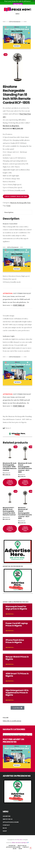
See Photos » (10, 614)
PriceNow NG (17, 8)
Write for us (7, 819)
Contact (6, 825)
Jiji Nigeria (24, 842)
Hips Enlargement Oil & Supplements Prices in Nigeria (17, 692)
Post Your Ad (18, 4)
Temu (8, 205)
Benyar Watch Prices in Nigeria (17, 657)
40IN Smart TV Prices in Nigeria (17, 674)
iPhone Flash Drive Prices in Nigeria (15, 641)
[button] (17, 708)
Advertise (6, 816)
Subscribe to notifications (12, 721)
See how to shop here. (11, 126)
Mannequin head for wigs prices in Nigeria (16, 607)
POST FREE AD (18, 305)
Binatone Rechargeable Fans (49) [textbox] (17, 735)
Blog (5, 828)
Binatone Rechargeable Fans (20, 203)
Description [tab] (8, 212)
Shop (5, 831)
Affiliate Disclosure (11, 822)
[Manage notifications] (30, 847)
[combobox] (17, 734)
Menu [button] (17, 14)
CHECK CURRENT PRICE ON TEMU (16, 196)
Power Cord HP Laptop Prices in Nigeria (17, 624)
